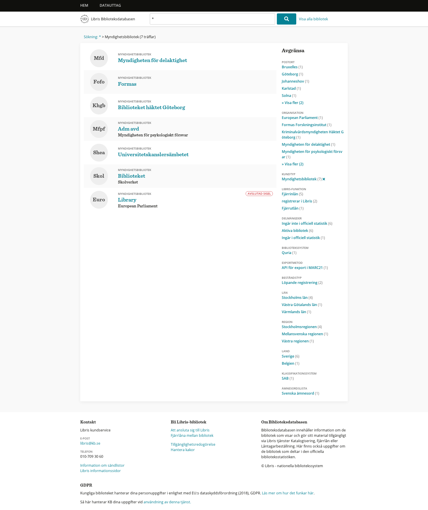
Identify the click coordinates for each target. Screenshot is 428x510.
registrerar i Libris (299, 201)
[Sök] (286, 19)
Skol (98, 176)
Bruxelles (292, 67)
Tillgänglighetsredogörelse (193, 444)
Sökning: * (92, 36)
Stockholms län (297, 297)
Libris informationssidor (100, 470)
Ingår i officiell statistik (303, 237)
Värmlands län (296, 311)
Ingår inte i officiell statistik (307, 223)
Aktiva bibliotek (297, 230)
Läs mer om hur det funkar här (288, 493)
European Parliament (302, 117)
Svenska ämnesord (300, 393)
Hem (84, 5)
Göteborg (292, 74)
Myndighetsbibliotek (302, 179)
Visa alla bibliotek (313, 19)
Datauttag (110, 5)
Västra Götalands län (302, 304)
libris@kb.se (90, 443)
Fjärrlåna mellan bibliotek (192, 435)
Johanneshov (295, 81)
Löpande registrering (302, 282)
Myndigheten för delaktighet (308, 144)
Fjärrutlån (293, 208)
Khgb (99, 105)
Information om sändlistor (102, 465)
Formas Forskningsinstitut (306, 124)
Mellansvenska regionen (305, 333)
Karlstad (291, 88)
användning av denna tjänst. (167, 502)
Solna (289, 95)
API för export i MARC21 (305, 267)
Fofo (99, 82)
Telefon (86, 452)
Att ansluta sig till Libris (190, 430)
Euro (99, 199)
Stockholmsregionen (302, 326)
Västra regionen (298, 341)
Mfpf (99, 129)
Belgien (290, 363)
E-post (85, 438)
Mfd (99, 58)
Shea (99, 152)
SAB (288, 378)
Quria (289, 252)
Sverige (290, 356)
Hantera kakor (183, 449)
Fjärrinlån (292, 194)
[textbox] (212, 19)
